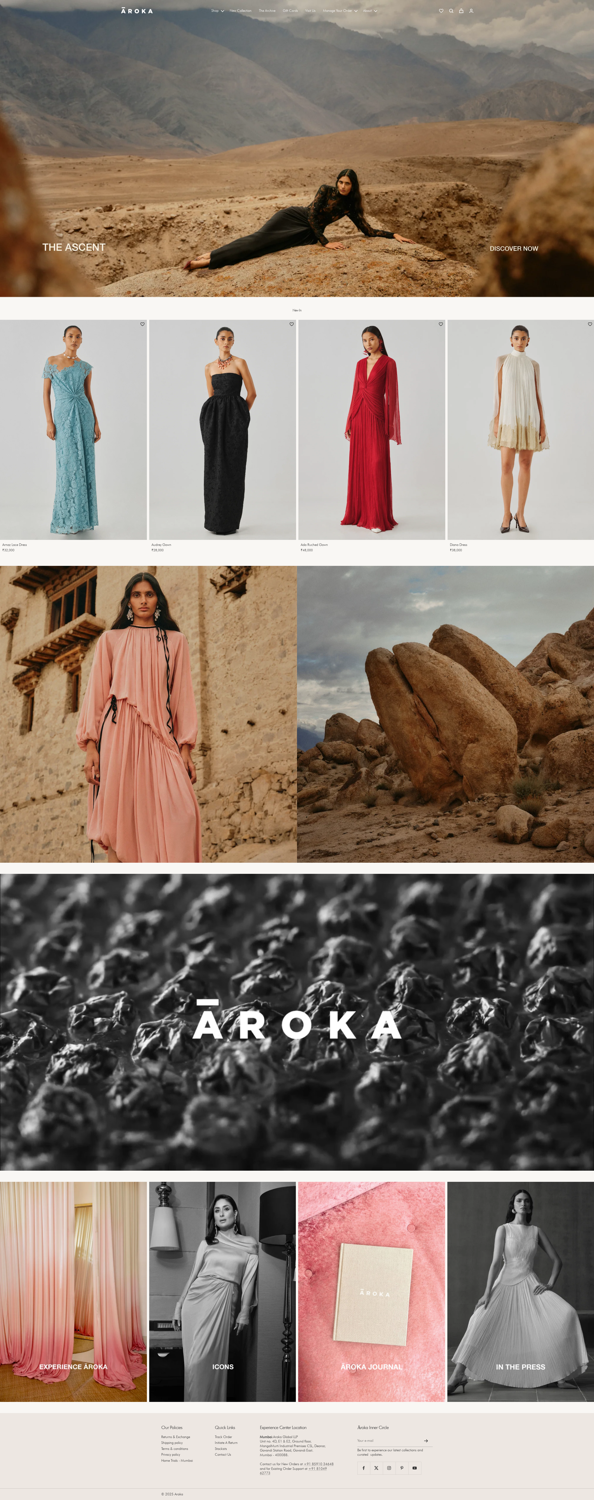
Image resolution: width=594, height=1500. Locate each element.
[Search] (451, 11)
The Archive (267, 11)
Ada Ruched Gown (314, 545)
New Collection (241, 11)
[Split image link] (148, 714)
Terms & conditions (174, 1449)
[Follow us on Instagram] (389, 1468)
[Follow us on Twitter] (376, 1468)
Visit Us (310, 11)
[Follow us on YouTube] (414, 1468)
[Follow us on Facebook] (363, 1468)
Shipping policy (172, 1443)
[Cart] (461, 11)
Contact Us (223, 1454)
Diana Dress (458, 545)
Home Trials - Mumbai (177, 1460)
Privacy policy (170, 1454)
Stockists (221, 1449)
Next (583, 437)
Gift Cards (290, 11)
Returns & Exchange (175, 1437)
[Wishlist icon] (441, 10)
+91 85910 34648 (319, 1464)
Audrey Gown (161, 545)
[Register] (426, 1440)
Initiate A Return (226, 1443)
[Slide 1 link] (297, 148)
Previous (8, 437)
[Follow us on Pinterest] (402, 1468)
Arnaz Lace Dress (14, 545)
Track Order (223, 1437)
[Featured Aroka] (73, 1292)
